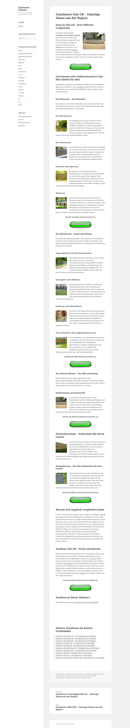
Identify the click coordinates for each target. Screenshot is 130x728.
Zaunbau (74, 50)
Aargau (20, 50)
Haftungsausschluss (24, 122)
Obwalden (21, 81)
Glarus (20, 68)
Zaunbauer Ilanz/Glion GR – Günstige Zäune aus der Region (76, 638)
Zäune (58, 87)
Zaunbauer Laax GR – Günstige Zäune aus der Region (74, 655)
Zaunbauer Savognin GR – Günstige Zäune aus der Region (75, 646)
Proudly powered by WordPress (65, 724)
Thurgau (20, 96)
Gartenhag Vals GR (91, 674)
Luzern (20, 75)
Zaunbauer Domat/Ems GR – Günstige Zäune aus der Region (76, 636)
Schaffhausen (22, 84)
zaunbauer (70, 674)
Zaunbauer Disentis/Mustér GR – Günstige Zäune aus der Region (77, 648)
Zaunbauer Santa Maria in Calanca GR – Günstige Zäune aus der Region (80, 658)
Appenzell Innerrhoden (25, 56)
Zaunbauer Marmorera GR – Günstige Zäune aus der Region (76, 650)
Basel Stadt (21, 59)
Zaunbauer (70, 563)
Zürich (20, 105)
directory (21, 119)
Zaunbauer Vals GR (85, 678)
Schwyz (20, 87)
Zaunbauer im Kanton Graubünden (86, 602)
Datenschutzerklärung (24, 116)
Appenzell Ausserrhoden (25, 53)
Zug (19, 102)
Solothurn (21, 90)
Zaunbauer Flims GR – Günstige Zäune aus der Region (74, 653)
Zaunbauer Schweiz (23, 8)
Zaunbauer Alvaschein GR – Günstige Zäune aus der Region (76, 641)
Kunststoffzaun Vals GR (77, 676)
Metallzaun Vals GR (90, 676)
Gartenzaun (80, 87)
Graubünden (22, 71)
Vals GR (77, 35)
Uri (19, 99)
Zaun (93, 559)
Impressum (21, 125)
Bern (19, 65)
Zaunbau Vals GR (75, 678)
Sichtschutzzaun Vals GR (63, 678)
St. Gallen (21, 93)
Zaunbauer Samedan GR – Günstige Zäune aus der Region (75, 643)
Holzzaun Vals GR (65, 676)
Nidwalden (21, 78)
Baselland (21, 62)
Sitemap (20, 26)
